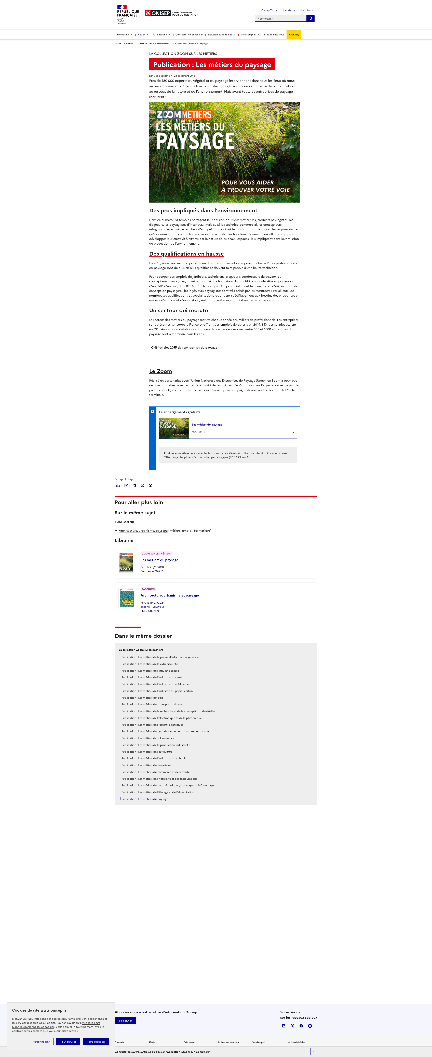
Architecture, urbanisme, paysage (143, 530)
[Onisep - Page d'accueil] (158, 13)
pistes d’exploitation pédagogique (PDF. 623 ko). (215, 457)
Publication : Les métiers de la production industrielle (156, 745)
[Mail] (126, 485)
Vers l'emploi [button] (248, 34)
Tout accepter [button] (96, 1041)
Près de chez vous (274, 34)
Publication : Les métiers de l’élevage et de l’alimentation (158, 792)
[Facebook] (150, 485)
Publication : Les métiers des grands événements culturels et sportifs (165, 731)
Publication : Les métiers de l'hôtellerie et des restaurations (159, 778)
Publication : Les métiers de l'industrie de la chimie (154, 758)
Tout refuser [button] (68, 1041)
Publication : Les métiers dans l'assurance (148, 738)
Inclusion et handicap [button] (220, 34)
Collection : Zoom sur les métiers (153, 43)
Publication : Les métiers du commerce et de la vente (156, 772)
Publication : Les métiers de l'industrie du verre (152, 677)
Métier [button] (141, 34)
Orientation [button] (160, 34)
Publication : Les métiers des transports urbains (152, 704)
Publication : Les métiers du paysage (145, 799)
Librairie (287, 10)
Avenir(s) (294, 34)
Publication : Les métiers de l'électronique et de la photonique (162, 718)
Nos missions (307, 10)
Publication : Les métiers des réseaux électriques (152, 724)
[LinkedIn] (134, 485)
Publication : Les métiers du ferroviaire (146, 765)
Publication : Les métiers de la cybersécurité (150, 664)
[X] (142, 485)
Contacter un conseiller (189, 34)
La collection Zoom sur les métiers (141, 649)
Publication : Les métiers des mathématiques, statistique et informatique (168, 785)
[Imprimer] (118, 485)
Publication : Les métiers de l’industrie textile (150, 670)
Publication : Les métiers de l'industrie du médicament (157, 684)
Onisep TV (267, 10)
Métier (129, 43)
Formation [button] (123, 34)
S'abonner (125, 1020)
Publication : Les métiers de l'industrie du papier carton (157, 691)
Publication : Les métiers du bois (142, 697)
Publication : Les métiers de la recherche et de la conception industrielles (168, 711)
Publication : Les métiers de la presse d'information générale (160, 657)
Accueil (118, 43)
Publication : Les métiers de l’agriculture (147, 751)
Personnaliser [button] (41, 1041)
